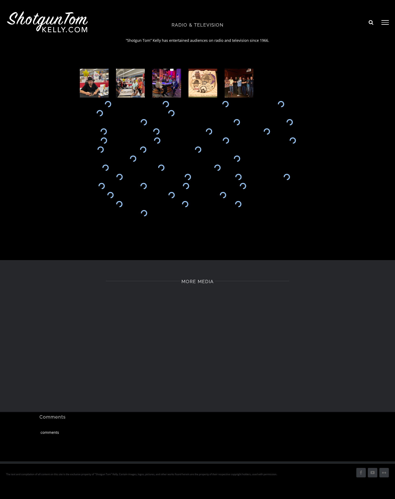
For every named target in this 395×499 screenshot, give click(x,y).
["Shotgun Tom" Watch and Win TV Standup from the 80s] (100, 149)
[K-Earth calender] (293, 140)
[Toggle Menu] (385, 22)
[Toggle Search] (371, 22)
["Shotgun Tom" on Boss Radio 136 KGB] (223, 195)
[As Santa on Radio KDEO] (238, 204)
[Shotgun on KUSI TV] (105, 167)
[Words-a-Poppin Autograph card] (119, 176)
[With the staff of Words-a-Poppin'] (187, 176)
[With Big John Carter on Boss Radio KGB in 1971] (171, 195)
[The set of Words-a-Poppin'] (238, 176)
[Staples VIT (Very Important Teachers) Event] (95, 83)
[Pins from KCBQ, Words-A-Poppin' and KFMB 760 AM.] (203, 83)
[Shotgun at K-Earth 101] (267, 131)
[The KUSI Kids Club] (161, 167)
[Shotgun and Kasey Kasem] (198, 149)
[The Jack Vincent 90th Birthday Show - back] (133, 158)
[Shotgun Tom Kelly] (104, 140)
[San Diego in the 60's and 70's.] (225, 140)
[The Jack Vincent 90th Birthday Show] (237, 158)
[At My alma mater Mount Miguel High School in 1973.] (166, 104)
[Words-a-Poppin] (287, 176)
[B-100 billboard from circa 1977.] (281, 104)
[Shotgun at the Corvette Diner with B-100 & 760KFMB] (144, 122)
